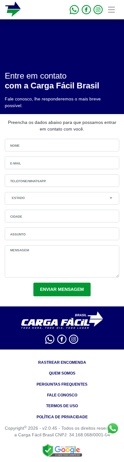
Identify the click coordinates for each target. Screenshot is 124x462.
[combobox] (62, 198)
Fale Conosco (62, 395)
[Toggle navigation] (111, 10)
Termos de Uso (62, 406)
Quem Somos (62, 373)
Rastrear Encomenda (62, 362)
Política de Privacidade (62, 417)
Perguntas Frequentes (62, 384)
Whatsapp (112, 428)
